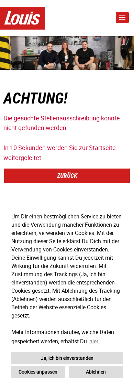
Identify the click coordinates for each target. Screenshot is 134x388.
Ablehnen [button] (96, 371)
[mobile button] (122, 17)
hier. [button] (94, 341)
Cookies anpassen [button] (38, 371)
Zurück (67, 175)
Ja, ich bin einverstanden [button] (67, 358)
